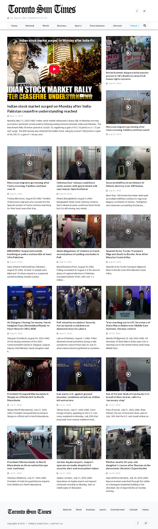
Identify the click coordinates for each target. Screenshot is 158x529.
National (67, 509)
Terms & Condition (38, 523)
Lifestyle (133, 509)
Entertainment (118, 509)
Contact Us (57, 523)
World (79, 509)
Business (90, 509)
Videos (145, 509)
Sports (103, 509)
